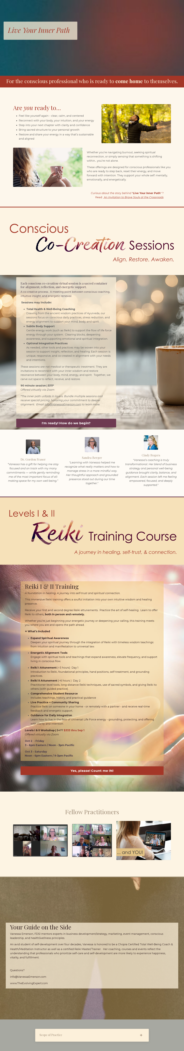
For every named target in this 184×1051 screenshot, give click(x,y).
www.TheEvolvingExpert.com (29, 983)
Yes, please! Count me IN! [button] (92, 771)
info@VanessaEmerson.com (63, 404)
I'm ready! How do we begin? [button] (66, 423)
